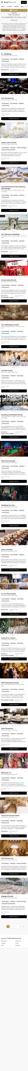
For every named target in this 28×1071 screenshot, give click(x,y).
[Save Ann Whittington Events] (26, 306)
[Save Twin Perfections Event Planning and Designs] (26, 168)
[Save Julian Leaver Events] (26, 124)
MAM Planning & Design (10, 683)
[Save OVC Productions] (26, 79)
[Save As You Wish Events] (26, 575)
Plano (2, 945)
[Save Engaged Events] (26, 879)
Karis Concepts (6, 549)
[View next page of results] (23, 926)
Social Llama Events (8, 280)
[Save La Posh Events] (26, 352)
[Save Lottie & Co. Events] (26, 619)
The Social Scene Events (10, 815)
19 (19, 926)
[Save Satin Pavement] (26, 710)
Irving (16, 943)
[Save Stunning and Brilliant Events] (26, 396)
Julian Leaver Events (8, 142)
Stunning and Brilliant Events (12, 415)
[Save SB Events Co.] (26, 754)
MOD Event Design (8, 461)
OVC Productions (7, 98)
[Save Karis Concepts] (26, 531)
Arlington (17, 945)
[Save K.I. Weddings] (26, 35)
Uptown (3, 943)
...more (14, 32)
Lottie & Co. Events (8, 638)
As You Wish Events (8, 594)
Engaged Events (7, 896)
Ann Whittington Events (10, 325)
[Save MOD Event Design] (26, 442)
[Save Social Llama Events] (26, 261)
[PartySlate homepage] (10, 2)
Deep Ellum (4, 941)
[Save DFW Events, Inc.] (26, 841)
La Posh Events (6, 370)
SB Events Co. (6, 773)
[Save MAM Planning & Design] (26, 664)
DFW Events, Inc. (7, 858)
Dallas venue (19, 29)
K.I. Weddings (6, 54)
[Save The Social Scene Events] (26, 798)
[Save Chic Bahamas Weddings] (26, 215)
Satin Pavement (7, 728)
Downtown (18, 941)
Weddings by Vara (8, 505)
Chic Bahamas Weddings (10, 234)
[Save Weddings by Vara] (26, 486)
